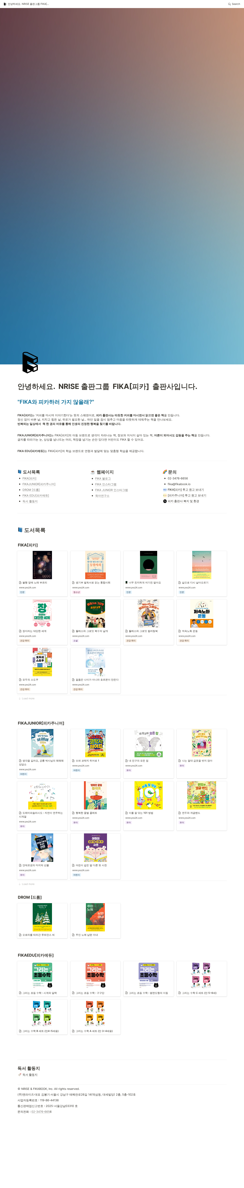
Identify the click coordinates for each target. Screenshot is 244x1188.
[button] (27, 4)
